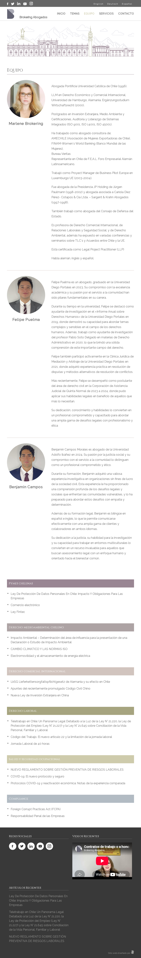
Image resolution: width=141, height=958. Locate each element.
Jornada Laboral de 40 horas (30, 743)
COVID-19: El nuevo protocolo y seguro (37, 776)
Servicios (106, 13)
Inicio (61, 13)
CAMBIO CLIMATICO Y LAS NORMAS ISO (39, 649)
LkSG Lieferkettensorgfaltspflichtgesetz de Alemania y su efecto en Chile (60, 681)
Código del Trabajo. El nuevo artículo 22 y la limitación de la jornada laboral (61, 737)
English (99, 4)
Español (127, 4)
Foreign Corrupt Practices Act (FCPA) (36, 809)
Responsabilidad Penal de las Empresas (38, 816)
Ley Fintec (18, 612)
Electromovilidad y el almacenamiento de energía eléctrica (50, 656)
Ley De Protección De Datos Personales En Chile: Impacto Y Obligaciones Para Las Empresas (38, 900)
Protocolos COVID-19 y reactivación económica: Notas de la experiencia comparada (68, 783)
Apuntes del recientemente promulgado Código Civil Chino (50, 688)
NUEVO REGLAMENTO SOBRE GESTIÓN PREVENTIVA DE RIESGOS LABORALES (67, 769)
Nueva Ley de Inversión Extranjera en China (40, 695)
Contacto (126, 13)
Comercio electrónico (25, 605)
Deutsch (112, 4)
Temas (74, 13)
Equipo (89, 13)
